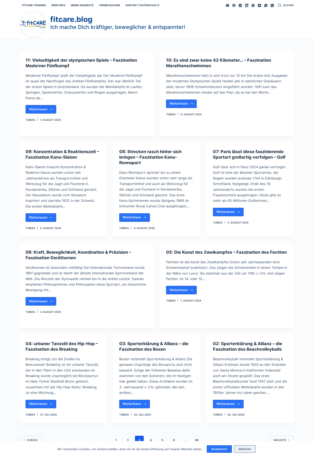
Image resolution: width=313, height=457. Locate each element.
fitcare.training (34, 5)
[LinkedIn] (246, 5)
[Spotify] (253, 5)
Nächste (280, 440)
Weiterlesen (42, 110)
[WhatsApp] (265, 5)
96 (197, 440)
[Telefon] (272, 5)
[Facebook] (233, 5)
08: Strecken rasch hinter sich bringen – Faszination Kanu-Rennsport (150, 157)
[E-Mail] (227, 5)
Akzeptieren (219, 449)
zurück (32, 440)
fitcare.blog (71, 19)
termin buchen (109, 5)
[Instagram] (240, 5)
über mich (58, 5)
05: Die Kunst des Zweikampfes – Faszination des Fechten (226, 252)
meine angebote (82, 5)
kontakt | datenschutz (142, 5)
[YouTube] (259, 5)
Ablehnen (244, 449)
